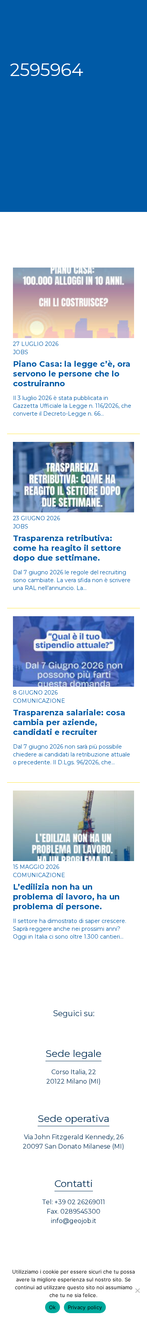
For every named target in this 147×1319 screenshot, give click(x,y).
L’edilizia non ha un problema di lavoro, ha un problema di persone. (66, 896)
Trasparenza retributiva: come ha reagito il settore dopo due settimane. (67, 548)
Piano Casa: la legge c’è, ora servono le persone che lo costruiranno (72, 373)
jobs (20, 352)
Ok (52, 1307)
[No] (137, 1290)
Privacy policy (85, 1307)
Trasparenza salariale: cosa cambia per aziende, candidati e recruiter (69, 722)
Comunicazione (39, 700)
